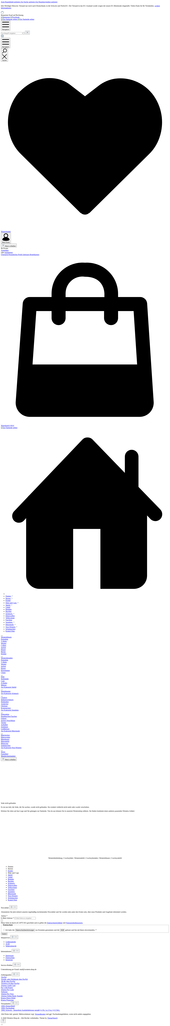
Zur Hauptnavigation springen (46, 2)
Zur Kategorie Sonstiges (10, 710)
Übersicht (4, 255)
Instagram (9, 960)
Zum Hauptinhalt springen (11, 2)
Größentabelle (11, 942)
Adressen (26, 255)
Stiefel (10, 875)
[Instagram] (5, 17)
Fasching (11, 890)
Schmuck (11, 883)
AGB (62, 930)
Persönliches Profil (15, 255)
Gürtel (10, 877)
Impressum (10, 956)
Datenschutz (10, 958)
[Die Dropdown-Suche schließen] (27, 33)
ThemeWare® (52, 1018)
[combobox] (11, 33)
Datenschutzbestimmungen (25, 930)
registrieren (9, 252)
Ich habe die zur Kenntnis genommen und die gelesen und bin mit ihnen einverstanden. (51, 930)
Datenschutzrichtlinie (54, 923)
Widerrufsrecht (11, 946)
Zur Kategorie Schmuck (10, 693)
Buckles (11, 881)
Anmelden (5, 250)
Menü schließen (10, 246)
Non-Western (13, 896)
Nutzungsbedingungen (74, 923)
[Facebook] (14, 17)
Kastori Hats (12, 900)
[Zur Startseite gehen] (9, 19)
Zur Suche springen (28, 2)
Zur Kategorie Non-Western (11, 748)
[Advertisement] (85, 834)
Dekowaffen (12, 885)
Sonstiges (11, 892)
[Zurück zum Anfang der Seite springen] (3, 1021)
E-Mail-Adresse (7, 918)
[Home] (2, 37)
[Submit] (2, 920)
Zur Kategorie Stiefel (8, 687)
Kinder (10, 871)
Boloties (11, 879)
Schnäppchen (13, 898)
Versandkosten (40, 1014)
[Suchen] (24, 33)
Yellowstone (12, 887)
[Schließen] (2, 1024)
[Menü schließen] (2, 635)
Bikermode (12, 894)
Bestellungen (34, 255)
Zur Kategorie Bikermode (10, 731)
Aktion (4, 916)
